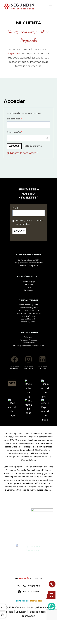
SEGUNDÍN (24, 578)
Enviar (19, 230)
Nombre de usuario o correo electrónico (24, 116)
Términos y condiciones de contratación (28, 345)
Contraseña (21, 132)
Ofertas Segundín (28, 322)
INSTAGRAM (28, 368)
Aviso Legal (28, 337)
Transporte (28, 284)
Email (15, 208)
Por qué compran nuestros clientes (29, 263)
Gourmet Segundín (28, 319)
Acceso (14, 146)
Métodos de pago (28, 281)
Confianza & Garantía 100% (28, 260)
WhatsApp (28, 290)
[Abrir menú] (50, 6)
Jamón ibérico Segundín (28, 305)
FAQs (28, 287)
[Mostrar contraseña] (47, 138)
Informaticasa (36, 601)
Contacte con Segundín (28, 266)
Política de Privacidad (28, 340)
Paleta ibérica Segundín (28, 308)
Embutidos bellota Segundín (28, 310)
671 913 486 (34, 586)
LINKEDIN (42, 368)
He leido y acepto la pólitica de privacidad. (29, 222)
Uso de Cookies (28, 343)
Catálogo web (31, 592)
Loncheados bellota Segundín (29, 313)
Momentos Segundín (28, 316)
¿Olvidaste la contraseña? (22, 153)
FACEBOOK (14, 368)
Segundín (13, 53)
